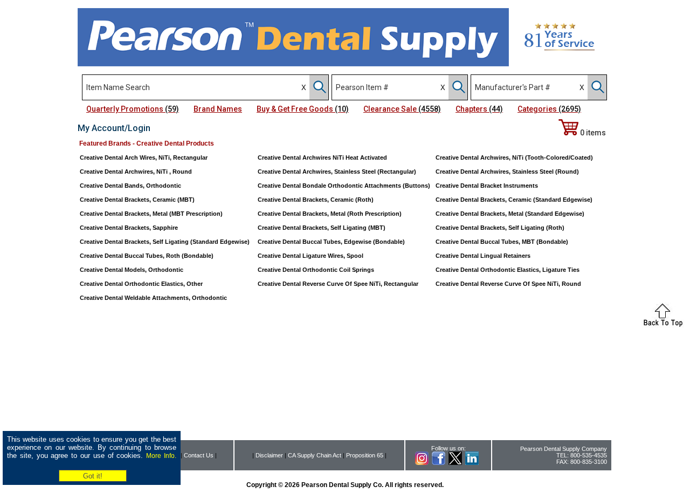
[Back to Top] (663, 325)
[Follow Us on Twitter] (455, 463)
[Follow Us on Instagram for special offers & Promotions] (422, 463)
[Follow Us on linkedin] (472, 463)
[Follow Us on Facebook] (438, 463)
